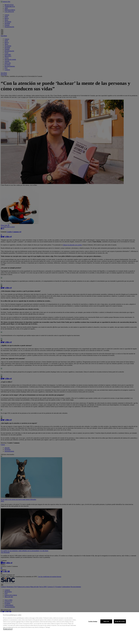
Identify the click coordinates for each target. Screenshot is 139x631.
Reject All (106, 621)
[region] (69, 621)
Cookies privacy (7, 629)
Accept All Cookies (120, 621)
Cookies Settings (92, 621)
